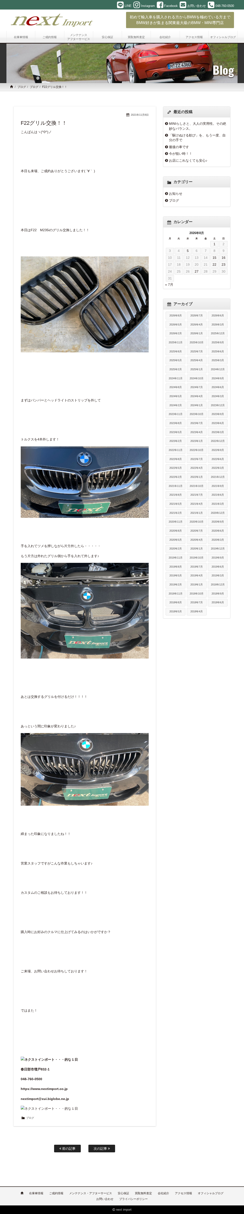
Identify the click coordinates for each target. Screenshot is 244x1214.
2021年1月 (196, 512)
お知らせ (175, 193)
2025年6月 (218, 351)
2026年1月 (196, 333)
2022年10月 (196, 450)
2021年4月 (196, 503)
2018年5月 (175, 611)
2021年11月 (176, 486)
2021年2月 (175, 512)
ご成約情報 (56, 1193)
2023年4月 (196, 432)
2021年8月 (175, 494)
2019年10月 (196, 557)
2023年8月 (175, 423)
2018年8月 (175, 602)
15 (214, 258)
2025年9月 (218, 342)
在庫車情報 (36, 1193)
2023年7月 (196, 423)
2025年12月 (218, 333)
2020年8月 (175, 530)
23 (223, 264)
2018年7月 (196, 602)
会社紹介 (163, 1193)
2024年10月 (196, 378)
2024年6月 (218, 387)
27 (196, 271)
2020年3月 (218, 539)
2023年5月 (175, 432)
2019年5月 (175, 575)
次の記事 (101, 1148)
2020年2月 (175, 548)
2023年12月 (218, 405)
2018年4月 (196, 611)
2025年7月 (196, 351)
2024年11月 (176, 378)
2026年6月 (218, 315)
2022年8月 (175, 459)
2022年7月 (196, 459)
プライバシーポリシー (133, 1199)
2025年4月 (196, 360)
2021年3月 (218, 503)
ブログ (21, 87)
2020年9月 (218, 521)
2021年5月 (175, 503)
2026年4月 (196, 324)
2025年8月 (175, 351)
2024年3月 (218, 396)
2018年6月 (218, 602)
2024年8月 (175, 387)
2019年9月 (218, 557)
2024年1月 (196, 405)
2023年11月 (176, 414)
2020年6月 (218, 530)
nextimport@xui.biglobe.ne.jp (45, 1099)
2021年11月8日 (140, 114)
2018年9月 (218, 593)
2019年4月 (196, 575)
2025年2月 (175, 369)
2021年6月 (218, 494)
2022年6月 (218, 459)
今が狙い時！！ (180, 153)
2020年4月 (196, 539)
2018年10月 (196, 593)
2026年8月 (175, 315)
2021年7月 (196, 494)
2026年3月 (218, 324)
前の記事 (68, 1148)
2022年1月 (196, 476)
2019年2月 (175, 584)
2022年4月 (196, 467)
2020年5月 (175, 539)
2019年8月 (175, 566)
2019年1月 (196, 584)
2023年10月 (196, 414)
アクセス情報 (183, 1193)
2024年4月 (196, 396)
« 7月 (169, 284)
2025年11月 (176, 342)
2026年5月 (175, 324)
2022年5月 (175, 467)
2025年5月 (175, 360)
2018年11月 (176, 593)
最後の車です (179, 147)
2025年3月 (218, 360)
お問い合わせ (104, 1199)
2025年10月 (196, 342)
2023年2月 (175, 441)
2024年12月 (218, 369)
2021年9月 (218, 486)
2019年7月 (196, 566)
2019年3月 (218, 575)
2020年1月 (196, 548)
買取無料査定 (143, 1193)
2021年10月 (196, 486)
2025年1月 (196, 369)
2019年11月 (176, 557)
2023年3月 (218, 432)
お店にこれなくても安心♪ (188, 160)
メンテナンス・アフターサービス (90, 1193)
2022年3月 (218, 467)
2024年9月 (218, 378)
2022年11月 (176, 450)
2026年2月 (175, 333)
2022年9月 (218, 450)
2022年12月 (218, 441)
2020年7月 (196, 530)
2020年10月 (196, 521)
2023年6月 (218, 423)
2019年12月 (218, 548)
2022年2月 (175, 476)
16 (223, 258)
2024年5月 (175, 396)
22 (214, 264)
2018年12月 (218, 584)
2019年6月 (218, 566)
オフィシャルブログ (211, 1193)
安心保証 (123, 1193)
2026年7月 (196, 315)
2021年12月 (218, 476)
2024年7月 (196, 387)
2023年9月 (218, 414)
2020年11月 (176, 521)
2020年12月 (218, 512)
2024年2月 (175, 405)
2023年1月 (196, 441)
